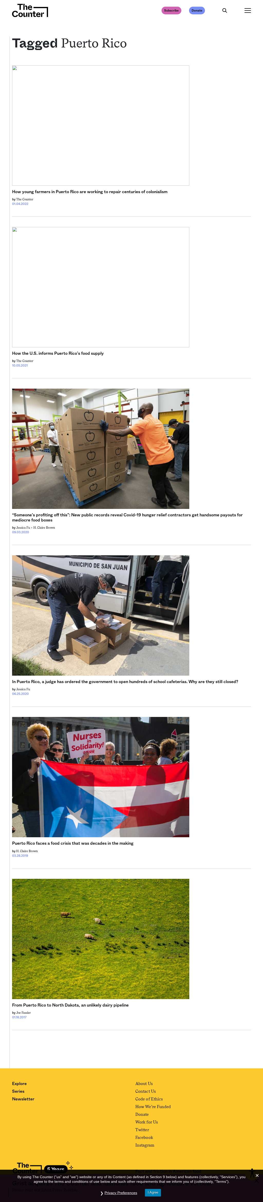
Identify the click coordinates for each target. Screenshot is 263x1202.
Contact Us (145, 1091)
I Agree (153, 1192)
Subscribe (171, 10)
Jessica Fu (23, 689)
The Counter (24, 199)
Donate (197, 10)
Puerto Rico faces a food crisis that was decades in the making (73, 843)
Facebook (144, 1137)
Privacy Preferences (121, 1193)
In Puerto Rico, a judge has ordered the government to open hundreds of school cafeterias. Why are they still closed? (125, 682)
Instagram (144, 1145)
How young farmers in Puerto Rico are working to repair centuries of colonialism (89, 192)
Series (18, 1091)
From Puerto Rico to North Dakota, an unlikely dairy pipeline (70, 1005)
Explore (19, 1084)
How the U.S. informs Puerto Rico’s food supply (58, 353)
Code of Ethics (149, 1099)
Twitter (142, 1129)
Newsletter (23, 1099)
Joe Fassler (23, 1012)
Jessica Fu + (24, 527)
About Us (144, 1083)
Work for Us (146, 1122)
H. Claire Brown (44, 527)
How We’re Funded (153, 1106)
